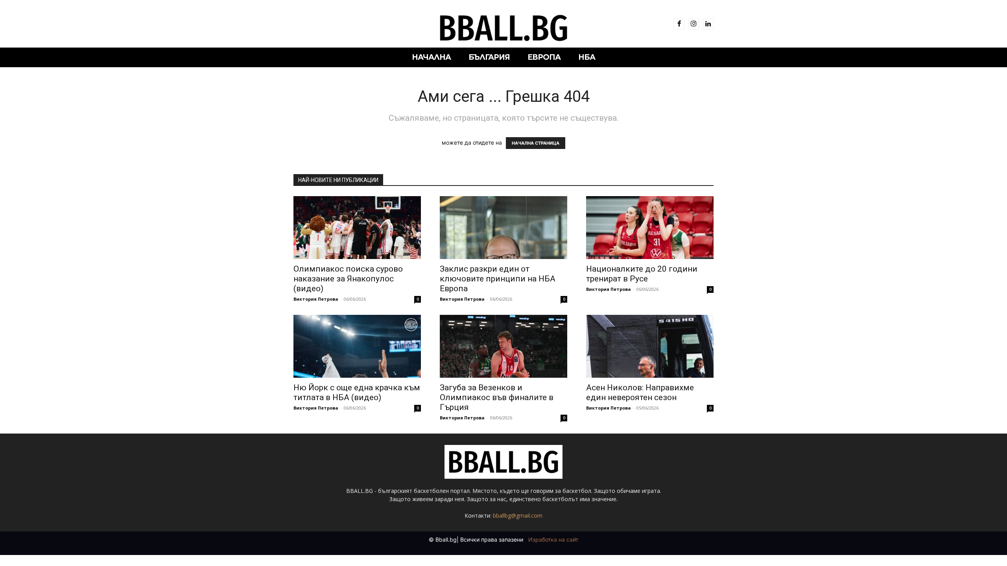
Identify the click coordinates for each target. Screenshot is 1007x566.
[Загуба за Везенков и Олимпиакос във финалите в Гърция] (503, 346)
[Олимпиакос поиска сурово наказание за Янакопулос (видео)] (357, 227)
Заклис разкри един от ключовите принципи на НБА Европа (497, 278)
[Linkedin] (708, 23)
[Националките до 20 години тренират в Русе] (650, 227)
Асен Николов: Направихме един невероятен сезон (640, 392)
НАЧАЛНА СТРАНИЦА (535, 143)
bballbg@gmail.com (517, 515)
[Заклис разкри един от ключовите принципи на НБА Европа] (503, 227)
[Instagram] (693, 23)
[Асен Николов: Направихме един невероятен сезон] (650, 346)
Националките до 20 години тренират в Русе (641, 273)
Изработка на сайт (553, 539)
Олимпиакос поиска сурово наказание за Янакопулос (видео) (348, 278)
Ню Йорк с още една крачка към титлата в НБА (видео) (356, 392)
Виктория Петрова (315, 299)
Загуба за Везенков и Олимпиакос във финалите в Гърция (496, 397)
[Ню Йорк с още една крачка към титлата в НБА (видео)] (357, 346)
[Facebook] (678, 23)
